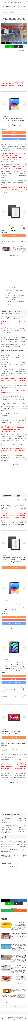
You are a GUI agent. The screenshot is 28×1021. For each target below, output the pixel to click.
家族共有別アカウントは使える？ (10, 299)
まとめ (5, 306)
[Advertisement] (14, 66)
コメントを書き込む (14, 1006)
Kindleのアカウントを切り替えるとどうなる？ (14, 295)
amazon (9, 863)
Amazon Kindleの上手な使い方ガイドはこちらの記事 (13, 241)
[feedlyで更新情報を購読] (7, 910)
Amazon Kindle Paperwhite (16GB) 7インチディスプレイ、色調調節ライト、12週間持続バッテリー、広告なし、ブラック (13, 228)
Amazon (3, 863)
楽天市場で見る (14, 135)
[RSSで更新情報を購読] (20, 910)
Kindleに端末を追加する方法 (9, 304)
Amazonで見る (14, 132)
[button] (18, 46)
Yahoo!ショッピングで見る (14, 139)
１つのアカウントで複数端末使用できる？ (13, 297)
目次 (12, 287)
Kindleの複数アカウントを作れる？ (12, 293)
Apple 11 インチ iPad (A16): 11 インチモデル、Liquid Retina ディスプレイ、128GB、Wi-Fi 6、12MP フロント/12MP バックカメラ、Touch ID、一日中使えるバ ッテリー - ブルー (13, 123)
